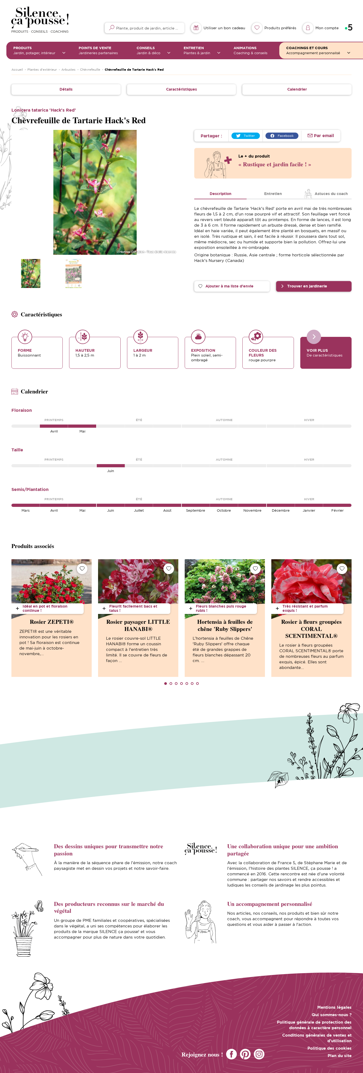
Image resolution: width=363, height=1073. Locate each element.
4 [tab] (181, 683)
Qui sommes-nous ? (332, 1014)
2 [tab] (171, 683)
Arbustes (68, 69)
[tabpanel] (51, 618)
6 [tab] (192, 683)
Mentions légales (334, 1007)
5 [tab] (186, 683)
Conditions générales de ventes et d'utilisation (317, 1038)
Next (168, 192)
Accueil (17, 69)
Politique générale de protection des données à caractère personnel (314, 1025)
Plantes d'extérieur (42, 69)
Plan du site (340, 1055)
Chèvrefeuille (90, 69)
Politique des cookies (329, 1048)
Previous (21, 192)
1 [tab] (165, 683)
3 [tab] (176, 683)
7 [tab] (197, 683)
